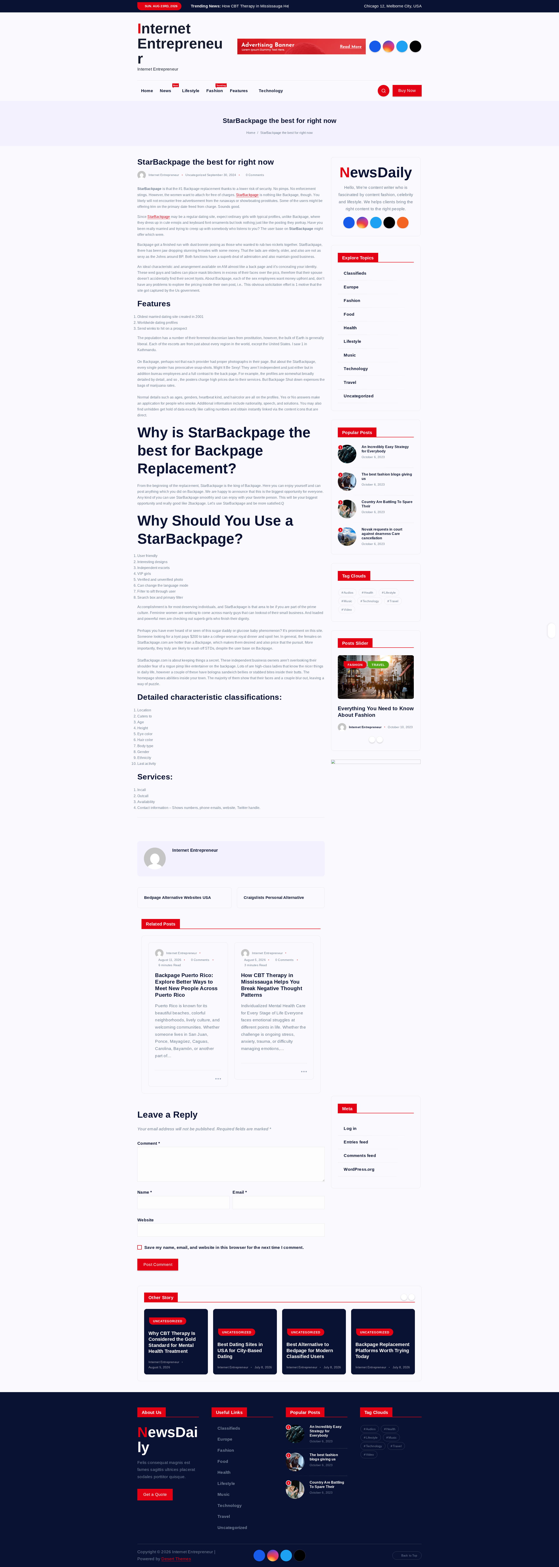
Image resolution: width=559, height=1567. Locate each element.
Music (350, 361)
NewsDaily (376, 178)
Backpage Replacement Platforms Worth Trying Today (382, 1357)
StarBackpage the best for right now (286, 139)
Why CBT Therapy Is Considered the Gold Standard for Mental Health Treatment (172, 1349)
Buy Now (407, 97)
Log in (350, 1135)
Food (349, 321)
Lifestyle (191, 97)
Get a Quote (155, 1501)
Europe (351, 293)
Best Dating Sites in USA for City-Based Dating (240, 1357)
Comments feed (360, 1162)
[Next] (379, 746)
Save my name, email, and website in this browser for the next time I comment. (224, 1254)
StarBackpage (247, 201)
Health (350, 334)
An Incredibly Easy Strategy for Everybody (326, 1437)
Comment (148, 1150)
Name (144, 1199)
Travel (350, 389)
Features (239, 97)
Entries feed (356, 1148)
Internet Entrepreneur (163, 181)
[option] (376, 700)
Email (240, 1199)
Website (145, 1226)
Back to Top (409, 1562)
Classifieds (355, 280)
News (169, 96)
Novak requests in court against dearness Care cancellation (382, 540)
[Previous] (372, 746)
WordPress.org (359, 1176)
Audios (348, 599)
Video (348, 616)
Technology (271, 97)
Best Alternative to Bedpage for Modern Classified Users (309, 1357)
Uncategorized (195, 181)
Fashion (216, 96)
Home (147, 97)
